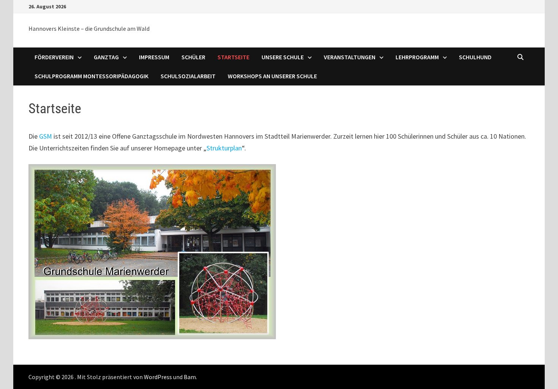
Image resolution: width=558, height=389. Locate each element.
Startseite (233, 57)
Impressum (154, 57)
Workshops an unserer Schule (272, 76)
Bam (190, 377)
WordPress (158, 377)
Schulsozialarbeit (188, 76)
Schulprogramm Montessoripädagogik (91, 76)
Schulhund (475, 57)
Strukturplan (224, 148)
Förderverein (54, 57)
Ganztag (106, 57)
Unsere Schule (283, 57)
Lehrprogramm (417, 57)
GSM (45, 136)
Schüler (193, 57)
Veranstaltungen (349, 57)
